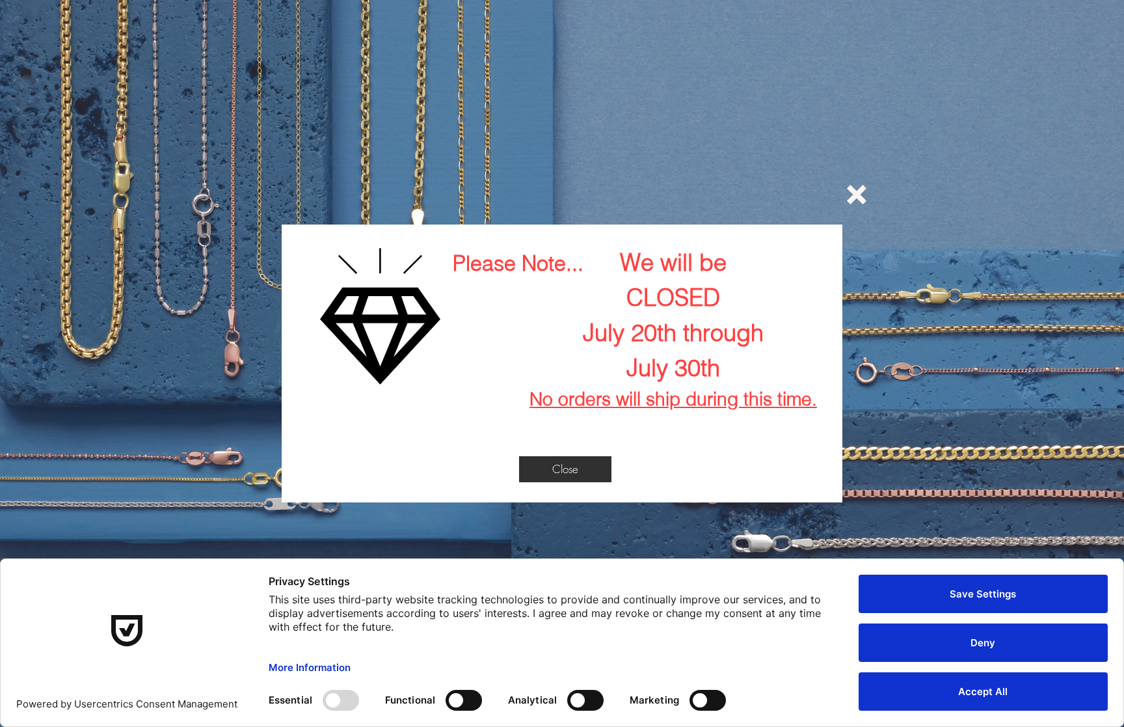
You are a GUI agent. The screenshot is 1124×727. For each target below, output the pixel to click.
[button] (856, 194)
